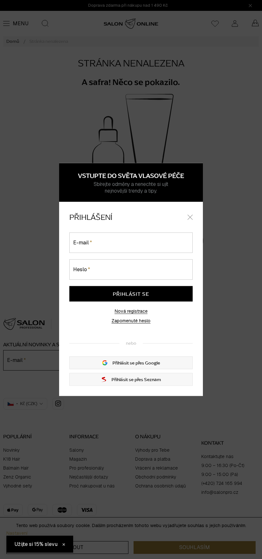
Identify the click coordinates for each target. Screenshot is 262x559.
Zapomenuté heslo (131, 321)
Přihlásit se (131, 294)
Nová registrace (131, 311)
